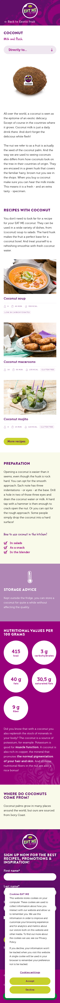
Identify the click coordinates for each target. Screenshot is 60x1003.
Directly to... (18, 50)
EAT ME (30, 10)
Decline (30, 989)
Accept (30, 981)
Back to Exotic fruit (21, 21)
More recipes (16, 441)
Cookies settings (30, 972)
